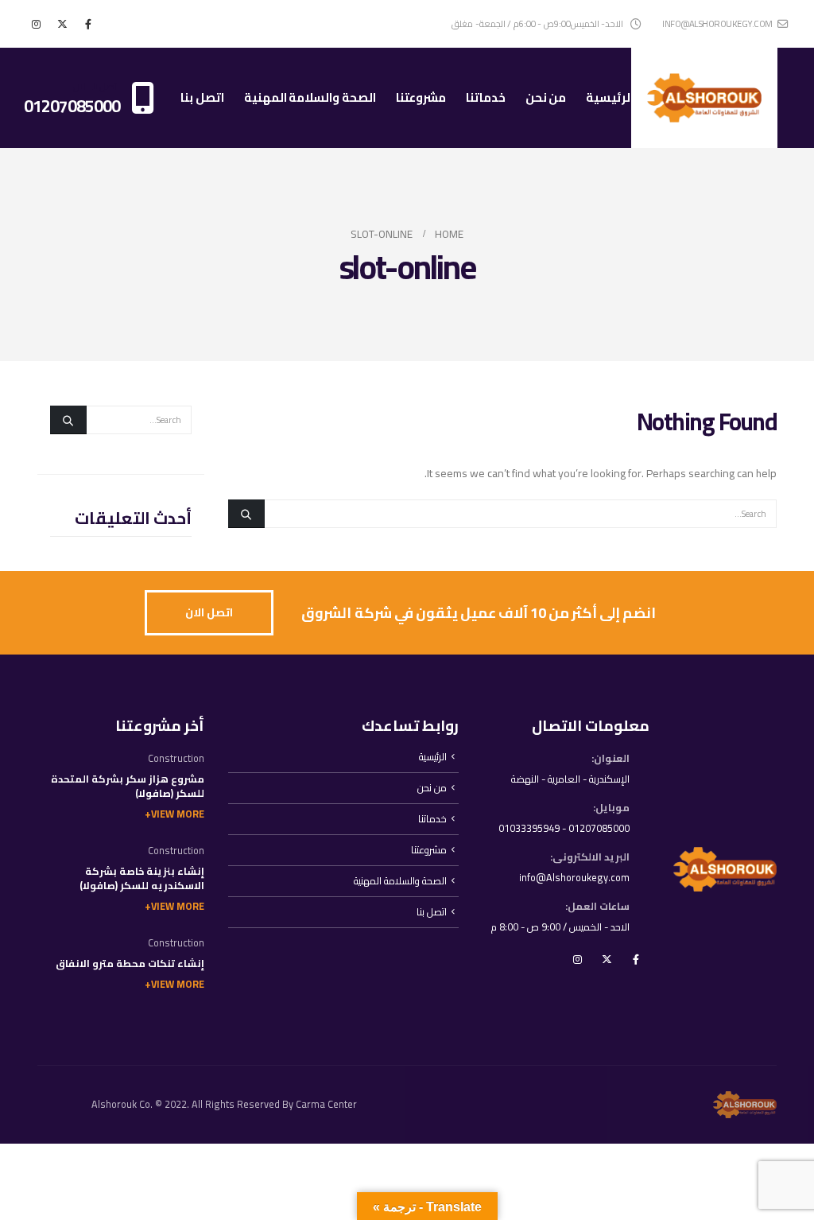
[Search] (246, 513)
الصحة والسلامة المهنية (310, 97)
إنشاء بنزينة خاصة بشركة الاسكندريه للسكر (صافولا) (141, 878)
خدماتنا (486, 97)
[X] (62, 24)
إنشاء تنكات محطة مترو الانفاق (130, 963)
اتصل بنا (202, 97)
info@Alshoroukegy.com (574, 877)
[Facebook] (88, 24)
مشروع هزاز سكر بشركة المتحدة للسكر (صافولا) (127, 786)
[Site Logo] (704, 97)
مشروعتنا (421, 97)
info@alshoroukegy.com (717, 23)
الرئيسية (610, 97)
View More (177, 814)
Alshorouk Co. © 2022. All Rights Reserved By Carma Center (224, 1104)
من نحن (546, 97)
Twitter (606, 959)
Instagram (577, 959)
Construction (176, 758)
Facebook (636, 959)
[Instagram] (36, 24)
